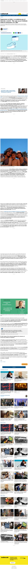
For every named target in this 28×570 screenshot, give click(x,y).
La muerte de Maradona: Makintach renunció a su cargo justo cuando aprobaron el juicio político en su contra (20, 419)
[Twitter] (18, 33)
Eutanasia (4, 361)
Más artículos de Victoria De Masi (5, 395)
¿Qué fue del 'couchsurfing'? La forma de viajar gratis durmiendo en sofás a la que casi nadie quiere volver (7, 518)
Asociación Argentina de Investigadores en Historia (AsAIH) (7, 542)
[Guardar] (21, 33)
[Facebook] (15, 33)
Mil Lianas (17, 15)
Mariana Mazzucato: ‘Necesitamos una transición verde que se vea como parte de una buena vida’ (7, 445)
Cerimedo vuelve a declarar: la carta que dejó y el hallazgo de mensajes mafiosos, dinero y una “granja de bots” (20, 492)
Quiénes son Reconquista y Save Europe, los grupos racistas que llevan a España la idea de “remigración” (7, 456)
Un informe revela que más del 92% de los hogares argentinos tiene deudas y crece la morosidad (7, 480)
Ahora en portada (3, 422)
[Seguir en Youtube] (24, 558)
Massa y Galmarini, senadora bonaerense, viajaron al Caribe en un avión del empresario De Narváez (7, 380)
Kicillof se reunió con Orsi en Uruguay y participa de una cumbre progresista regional (7, 468)
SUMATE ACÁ (13, 562)
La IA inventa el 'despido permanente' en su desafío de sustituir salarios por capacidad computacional (20, 433)
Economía (4, 15)
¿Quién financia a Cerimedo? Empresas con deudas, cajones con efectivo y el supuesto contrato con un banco (20, 380)
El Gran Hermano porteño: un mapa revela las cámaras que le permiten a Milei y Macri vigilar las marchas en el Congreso (7, 392)
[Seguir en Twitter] (20, 558)
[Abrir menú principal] (27, 13)
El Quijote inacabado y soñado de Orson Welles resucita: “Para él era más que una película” (20, 456)
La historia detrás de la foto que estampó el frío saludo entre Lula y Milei (20, 407)
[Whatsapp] (13, 33)
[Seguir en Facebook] (21, 558)
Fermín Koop (2, 446)
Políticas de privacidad (14, 567)
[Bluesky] (17, 33)
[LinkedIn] (20, 33)
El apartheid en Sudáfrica (4, 541)
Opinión (10, 15)
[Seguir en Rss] (25, 558)
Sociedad (7, 15)
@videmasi (2, 396)
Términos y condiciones (14, 568)
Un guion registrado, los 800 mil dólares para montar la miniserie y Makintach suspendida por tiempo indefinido (7, 419)
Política (2, 15)
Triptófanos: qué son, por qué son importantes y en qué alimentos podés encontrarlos (6, 506)
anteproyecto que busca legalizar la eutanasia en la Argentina (14, 211)
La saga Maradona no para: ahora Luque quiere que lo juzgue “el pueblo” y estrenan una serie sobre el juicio (7, 407)
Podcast (20, 15)
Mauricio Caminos (16, 381)
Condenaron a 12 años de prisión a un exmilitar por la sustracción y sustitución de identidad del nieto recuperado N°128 (20, 480)
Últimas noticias (3, 495)
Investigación (13, 15)
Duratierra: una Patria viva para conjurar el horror (20, 391)
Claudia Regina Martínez (17, 392)
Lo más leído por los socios (4, 369)
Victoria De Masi (5, 28)
